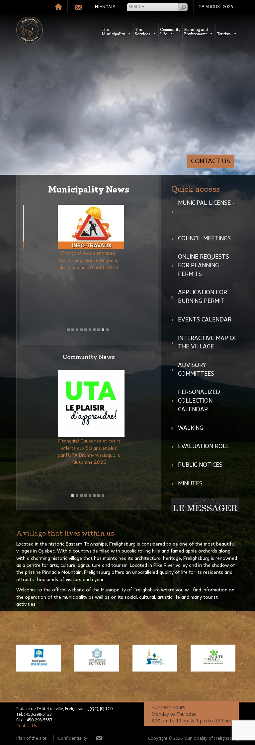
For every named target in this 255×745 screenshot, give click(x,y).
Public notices (200, 465)
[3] (77, 329)
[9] (103, 329)
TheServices (142, 31)
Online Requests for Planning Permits (203, 265)
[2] (72, 329)
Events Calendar (204, 320)
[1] (68, 329)
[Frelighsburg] (29, 30)
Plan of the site (31, 738)
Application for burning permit (202, 297)
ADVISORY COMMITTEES (196, 369)
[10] (107, 329)
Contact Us (210, 161)
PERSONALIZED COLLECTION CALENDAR (199, 400)
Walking (190, 428)
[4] (81, 329)
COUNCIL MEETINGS (204, 239)
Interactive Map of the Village (207, 342)
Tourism (224, 33)
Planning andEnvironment (196, 31)
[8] (98, 329)
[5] (85, 329)
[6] (90, 329)
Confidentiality (72, 738)
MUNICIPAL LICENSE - (206, 211)
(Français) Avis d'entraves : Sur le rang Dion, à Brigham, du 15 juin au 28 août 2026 (89, 260)
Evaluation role (203, 446)
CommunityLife (170, 31)
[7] (94, 329)
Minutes (190, 484)
